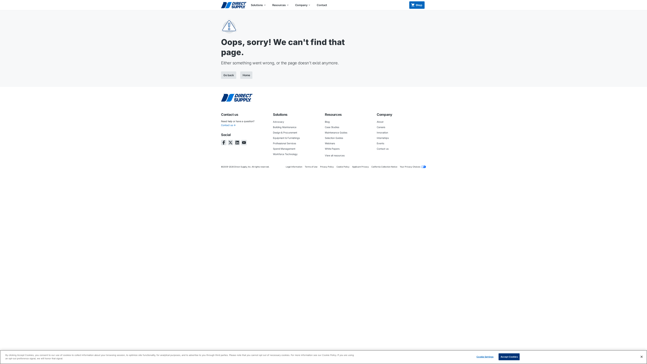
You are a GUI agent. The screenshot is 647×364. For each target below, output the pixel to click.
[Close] (641, 356)
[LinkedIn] (237, 143)
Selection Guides (334, 137)
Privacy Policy (327, 166)
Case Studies (332, 127)
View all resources (335, 155)
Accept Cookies (509, 356)
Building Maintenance (284, 127)
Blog (327, 121)
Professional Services (284, 143)
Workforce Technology (285, 154)
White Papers (332, 148)
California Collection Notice (384, 166)
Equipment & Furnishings (286, 137)
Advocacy (278, 121)
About (380, 121)
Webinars (330, 143)
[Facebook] (224, 143)
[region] (323, 357)
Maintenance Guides (336, 132)
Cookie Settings (485, 356)
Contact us (227, 125)
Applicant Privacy (360, 166)
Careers (381, 127)
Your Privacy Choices (410, 166)
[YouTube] (244, 143)
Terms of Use (311, 166)
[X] (230, 143)
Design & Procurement (285, 132)
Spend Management (284, 148)
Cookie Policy (342, 166)
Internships (383, 137)
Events (380, 143)
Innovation (382, 132)
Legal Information (294, 166)
